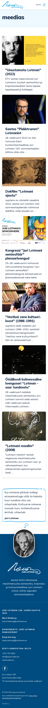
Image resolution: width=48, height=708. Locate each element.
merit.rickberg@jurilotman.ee (14, 621)
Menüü (38, 5)
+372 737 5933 (8, 653)
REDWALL (6, 703)
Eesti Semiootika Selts (11, 678)
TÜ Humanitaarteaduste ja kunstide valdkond (22, 681)
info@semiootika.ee (10, 657)
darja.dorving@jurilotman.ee (14, 640)
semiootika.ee (8, 660)
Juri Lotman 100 (9, 674)
